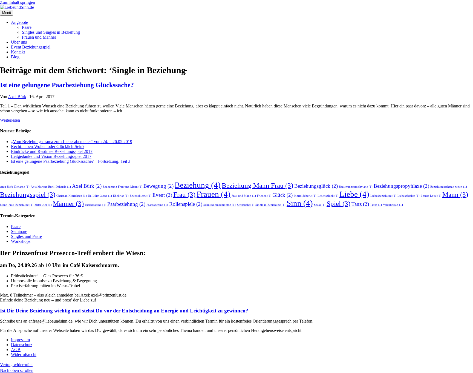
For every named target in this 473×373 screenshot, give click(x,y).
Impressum (20, 339)
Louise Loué (431, 195)
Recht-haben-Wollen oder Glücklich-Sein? (47, 146)
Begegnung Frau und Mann (122, 186)
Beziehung (198, 185)
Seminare (19, 231)
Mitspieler (43, 204)
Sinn (300, 203)
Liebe (354, 194)
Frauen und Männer (39, 37)
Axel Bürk (87, 186)
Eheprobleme (140, 195)
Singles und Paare (26, 236)
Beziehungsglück (316, 186)
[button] (16, 370)
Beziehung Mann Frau (257, 185)
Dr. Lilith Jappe (100, 195)
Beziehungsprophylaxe (356, 186)
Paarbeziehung (126, 204)
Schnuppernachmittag (219, 204)
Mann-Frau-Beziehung (16, 204)
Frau (184, 194)
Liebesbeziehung (383, 195)
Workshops (20, 241)
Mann (455, 194)
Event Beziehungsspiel (30, 47)
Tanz (360, 204)
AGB (16, 349)
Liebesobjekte (408, 195)
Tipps (376, 204)
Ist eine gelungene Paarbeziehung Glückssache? (67, 85)
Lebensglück (328, 195)
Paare (26, 27)
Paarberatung (95, 204)
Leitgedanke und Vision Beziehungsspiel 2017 (51, 156)
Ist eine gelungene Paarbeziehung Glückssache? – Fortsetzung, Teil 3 (70, 161)
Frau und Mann (244, 195)
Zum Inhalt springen (17, 2)
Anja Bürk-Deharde (15, 186)
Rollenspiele (185, 204)
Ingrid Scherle (305, 195)
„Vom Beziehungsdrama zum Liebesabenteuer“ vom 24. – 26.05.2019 (71, 141)
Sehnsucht (245, 204)
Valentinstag (393, 204)
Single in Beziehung (270, 204)
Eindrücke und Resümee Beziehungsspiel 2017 (52, 151)
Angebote (19, 22)
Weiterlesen (10, 120)
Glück (282, 195)
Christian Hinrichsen (71, 195)
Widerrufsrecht (23, 354)
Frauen (213, 194)
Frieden (264, 195)
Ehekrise (121, 195)
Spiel (338, 203)
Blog (15, 57)
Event (162, 195)
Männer (68, 203)
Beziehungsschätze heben (448, 186)
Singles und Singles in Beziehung (51, 32)
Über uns (19, 42)
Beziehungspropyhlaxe (401, 186)
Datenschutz (21, 344)
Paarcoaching (157, 204)
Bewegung (158, 186)
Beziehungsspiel (27, 194)
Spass (319, 204)
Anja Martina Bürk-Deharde (51, 186)
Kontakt (18, 52)
